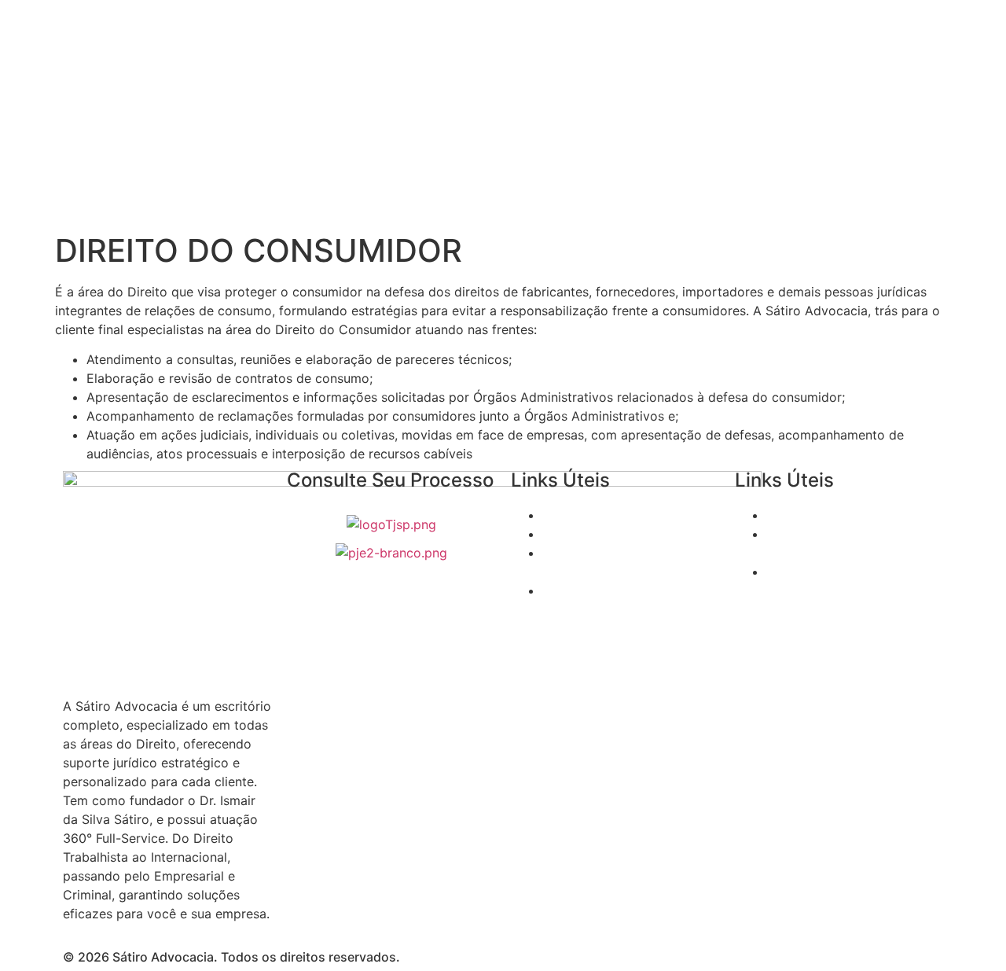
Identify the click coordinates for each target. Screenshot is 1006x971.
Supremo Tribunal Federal (618, 515)
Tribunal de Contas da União (851, 515)
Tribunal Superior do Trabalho (630, 534)
